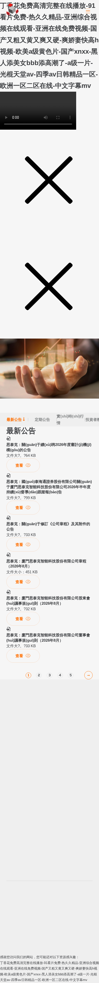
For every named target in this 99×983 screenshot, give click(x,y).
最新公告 (16, 419)
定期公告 (44, 418)
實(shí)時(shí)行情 (71, 419)
